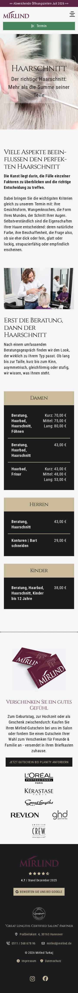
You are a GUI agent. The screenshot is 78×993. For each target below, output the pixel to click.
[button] (39, 3)
